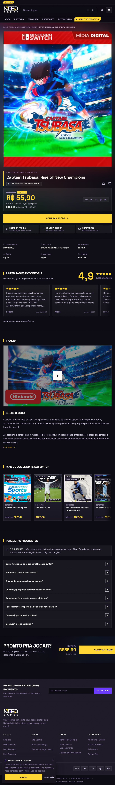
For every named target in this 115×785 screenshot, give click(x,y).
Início (5, 27)
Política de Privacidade (70, 752)
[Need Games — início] (11, 10)
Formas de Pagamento (42, 749)
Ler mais (7, 447)
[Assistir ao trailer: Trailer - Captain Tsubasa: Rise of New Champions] (57, 375)
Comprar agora (55, 218)
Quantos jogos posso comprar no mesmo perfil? (57, 589)
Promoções (93, 754)
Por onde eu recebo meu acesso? (57, 572)
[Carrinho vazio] (109, 10)
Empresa (7, 740)
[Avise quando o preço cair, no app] (103, 184)
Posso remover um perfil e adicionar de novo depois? (57, 606)
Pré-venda (93, 749)
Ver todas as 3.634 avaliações (17, 321)
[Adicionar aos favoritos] (110, 184)
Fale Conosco (9, 754)
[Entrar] (102, 10)
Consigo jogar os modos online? (57, 615)
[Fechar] (52, 760)
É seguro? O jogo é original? (57, 623)
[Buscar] (93, 10)
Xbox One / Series (96, 740)
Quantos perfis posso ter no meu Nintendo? (57, 598)
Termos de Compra (68, 740)
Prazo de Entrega (40, 744)
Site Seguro (37, 740)
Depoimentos (9, 749)
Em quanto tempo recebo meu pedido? (57, 581)
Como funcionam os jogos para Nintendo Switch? (57, 563)
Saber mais (49, 777)
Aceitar (23, 777)
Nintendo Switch (95, 744)
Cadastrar (103, 690)
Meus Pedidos (9, 744)
